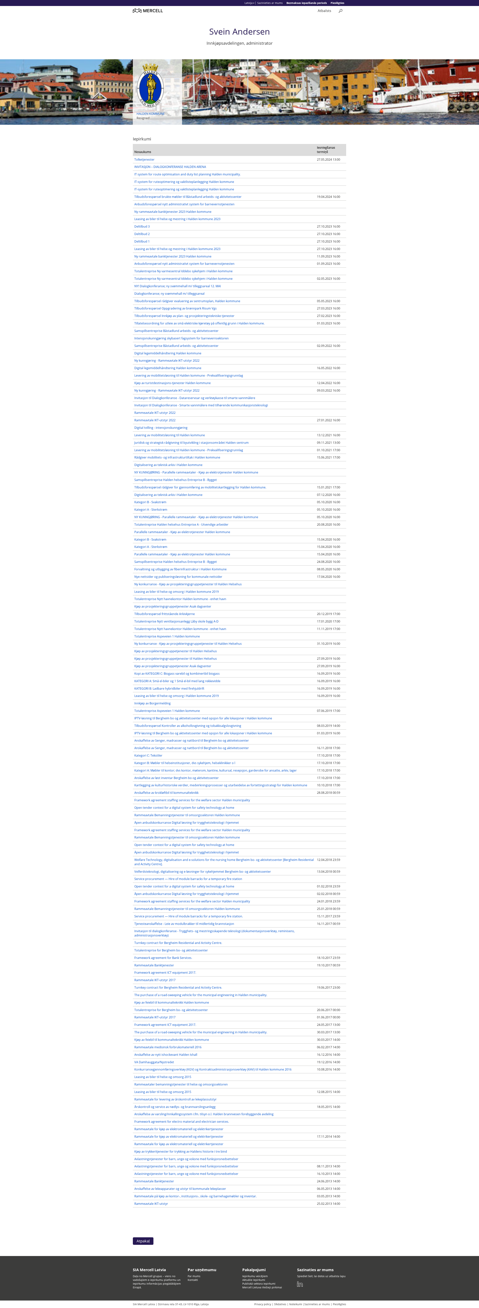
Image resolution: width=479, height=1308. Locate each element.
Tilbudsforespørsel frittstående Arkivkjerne (164, 614)
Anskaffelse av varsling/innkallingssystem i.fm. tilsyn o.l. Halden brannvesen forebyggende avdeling (204, 1114)
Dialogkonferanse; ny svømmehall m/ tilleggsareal (169, 294)
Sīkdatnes (280, 1304)
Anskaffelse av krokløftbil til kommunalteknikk (166, 793)
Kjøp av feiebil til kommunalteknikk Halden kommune (171, 1002)
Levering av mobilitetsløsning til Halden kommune (169, 435)
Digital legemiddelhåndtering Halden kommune (167, 353)
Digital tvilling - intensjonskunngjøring (160, 428)
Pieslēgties (337, 3)
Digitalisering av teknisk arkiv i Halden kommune (168, 465)
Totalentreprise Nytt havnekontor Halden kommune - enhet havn (180, 599)
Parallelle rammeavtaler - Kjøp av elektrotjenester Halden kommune (182, 532)
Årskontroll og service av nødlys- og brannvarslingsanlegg (175, 1107)
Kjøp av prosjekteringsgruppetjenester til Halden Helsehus (175, 651)
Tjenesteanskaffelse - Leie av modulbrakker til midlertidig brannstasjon (184, 924)
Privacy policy (262, 1304)
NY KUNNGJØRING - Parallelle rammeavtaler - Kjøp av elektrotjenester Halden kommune (196, 472)
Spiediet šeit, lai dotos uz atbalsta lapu (321, 1276)
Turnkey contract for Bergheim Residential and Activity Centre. (178, 943)
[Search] (340, 11)
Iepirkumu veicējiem (255, 1276)
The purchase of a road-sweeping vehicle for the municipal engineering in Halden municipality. (200, 995)
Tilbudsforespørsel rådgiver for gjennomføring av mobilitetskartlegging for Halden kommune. (200, 487)
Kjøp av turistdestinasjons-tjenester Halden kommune (172, 383)
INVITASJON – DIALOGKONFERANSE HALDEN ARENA (170, 167)
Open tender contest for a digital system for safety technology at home (184, 808)
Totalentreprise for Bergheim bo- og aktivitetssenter (171, 950)
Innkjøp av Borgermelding (152, 703)
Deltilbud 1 (142, 241)
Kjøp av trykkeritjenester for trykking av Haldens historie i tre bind (180, 1151)
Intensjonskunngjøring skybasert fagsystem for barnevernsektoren (181, 338)
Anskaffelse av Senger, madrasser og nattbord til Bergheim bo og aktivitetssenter (191, 740)
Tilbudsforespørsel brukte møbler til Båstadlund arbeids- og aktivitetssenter (188, 197)
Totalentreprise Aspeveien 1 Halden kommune (167, 636)
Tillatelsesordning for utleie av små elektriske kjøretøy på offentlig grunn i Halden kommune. (199, 323)
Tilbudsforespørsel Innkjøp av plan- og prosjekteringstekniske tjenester (184, 316)
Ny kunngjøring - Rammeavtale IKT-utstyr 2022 (166, 360)
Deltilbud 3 (142, 226)
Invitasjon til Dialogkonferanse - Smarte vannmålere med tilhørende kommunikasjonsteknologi (201, 405)
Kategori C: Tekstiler (148, 755)
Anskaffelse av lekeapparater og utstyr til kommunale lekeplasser (180, 1189)
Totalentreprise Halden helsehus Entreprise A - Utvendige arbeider (181, 524)
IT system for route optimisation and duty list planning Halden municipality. (187, 174)
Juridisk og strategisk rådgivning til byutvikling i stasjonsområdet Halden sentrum (191, 443)
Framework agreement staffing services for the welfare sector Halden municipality (192, 800)
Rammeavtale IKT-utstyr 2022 (155, 413)
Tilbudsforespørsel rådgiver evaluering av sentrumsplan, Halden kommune (187, 301)
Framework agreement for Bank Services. (163, 958)
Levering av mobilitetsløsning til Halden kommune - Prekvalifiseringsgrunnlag (188, 375)
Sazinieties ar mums (270, 3)
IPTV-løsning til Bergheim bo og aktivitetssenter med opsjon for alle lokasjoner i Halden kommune (203, 718)
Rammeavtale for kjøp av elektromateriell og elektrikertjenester (178, 1129)
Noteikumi (295, 1304)
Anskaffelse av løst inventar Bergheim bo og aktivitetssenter (176, 778)
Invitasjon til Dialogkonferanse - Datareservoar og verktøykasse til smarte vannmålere (194, 398)
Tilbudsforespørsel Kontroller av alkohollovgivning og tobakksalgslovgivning (187, 726)
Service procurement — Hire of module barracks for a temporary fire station (188, 879)
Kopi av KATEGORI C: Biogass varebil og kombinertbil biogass (177, 673)
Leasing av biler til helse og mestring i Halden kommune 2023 (177, 219)
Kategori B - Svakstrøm (150, 502)
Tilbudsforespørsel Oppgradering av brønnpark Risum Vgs (175, 308)
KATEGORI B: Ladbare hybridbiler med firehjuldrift (169, 688)
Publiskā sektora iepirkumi (258, 1283)
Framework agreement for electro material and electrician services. (181, 1122)
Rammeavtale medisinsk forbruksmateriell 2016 (168, 1047)
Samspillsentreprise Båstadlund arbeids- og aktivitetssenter (176, 331)
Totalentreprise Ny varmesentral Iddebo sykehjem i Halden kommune (183, 271)
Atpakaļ (143, 1240)
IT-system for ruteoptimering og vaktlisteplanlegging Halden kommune (184, 182)
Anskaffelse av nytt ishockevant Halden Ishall (165, 1055)
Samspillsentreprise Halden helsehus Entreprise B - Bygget (175, 480)
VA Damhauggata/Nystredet (154, 1062)
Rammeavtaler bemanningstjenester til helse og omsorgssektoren (181, 1084)
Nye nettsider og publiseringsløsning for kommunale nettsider (178, 577)
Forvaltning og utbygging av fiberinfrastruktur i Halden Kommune (180, 569)
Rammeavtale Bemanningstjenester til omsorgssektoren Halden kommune (187, 815)
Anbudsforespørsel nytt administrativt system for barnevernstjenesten (184, 204)
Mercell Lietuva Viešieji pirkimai (262, 1287)
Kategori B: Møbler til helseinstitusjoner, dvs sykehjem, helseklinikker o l (184, 763)
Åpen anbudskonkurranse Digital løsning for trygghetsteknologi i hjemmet (186, 823)
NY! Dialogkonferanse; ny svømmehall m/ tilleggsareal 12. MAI (177, 286)
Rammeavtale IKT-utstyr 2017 (155, 980)
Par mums (194, 1276)
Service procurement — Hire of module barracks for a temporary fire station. (188, 916)
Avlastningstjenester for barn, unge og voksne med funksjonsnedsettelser (186, 1159)
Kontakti (193, 1280)
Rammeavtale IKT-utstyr (151, 1204)
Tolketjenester (144, 159)
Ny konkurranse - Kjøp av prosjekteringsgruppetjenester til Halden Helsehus (188, 584)
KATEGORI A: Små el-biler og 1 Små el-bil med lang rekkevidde (177, 681)
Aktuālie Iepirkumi (253, 1280)
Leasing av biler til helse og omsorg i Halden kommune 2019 (176, 592)
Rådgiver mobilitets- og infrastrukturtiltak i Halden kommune (177, 457)
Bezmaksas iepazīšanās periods (306, 3)
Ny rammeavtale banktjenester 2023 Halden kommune (172, 212)
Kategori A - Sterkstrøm (150, 509)
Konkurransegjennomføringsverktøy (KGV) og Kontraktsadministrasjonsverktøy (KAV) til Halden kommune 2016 (213, 1069)
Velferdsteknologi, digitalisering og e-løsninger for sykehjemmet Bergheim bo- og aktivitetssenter (202, 872)
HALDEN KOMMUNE (151, 114)
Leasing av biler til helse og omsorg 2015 (162, 1077)
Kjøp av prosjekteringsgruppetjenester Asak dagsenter (172, 606)
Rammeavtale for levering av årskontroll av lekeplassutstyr (175, 1099)
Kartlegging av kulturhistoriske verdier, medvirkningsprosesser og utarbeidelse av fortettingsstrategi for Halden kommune (220, 785)
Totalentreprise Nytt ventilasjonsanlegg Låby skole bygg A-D (176, 621)
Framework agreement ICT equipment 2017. (165, 972)
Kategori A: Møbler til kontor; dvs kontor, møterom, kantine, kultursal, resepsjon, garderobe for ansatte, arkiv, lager (215, 770)
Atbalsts (324, 10)
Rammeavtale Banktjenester (154, 965)
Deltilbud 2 (142, 234)
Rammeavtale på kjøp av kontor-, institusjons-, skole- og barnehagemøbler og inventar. (195, 1196)
